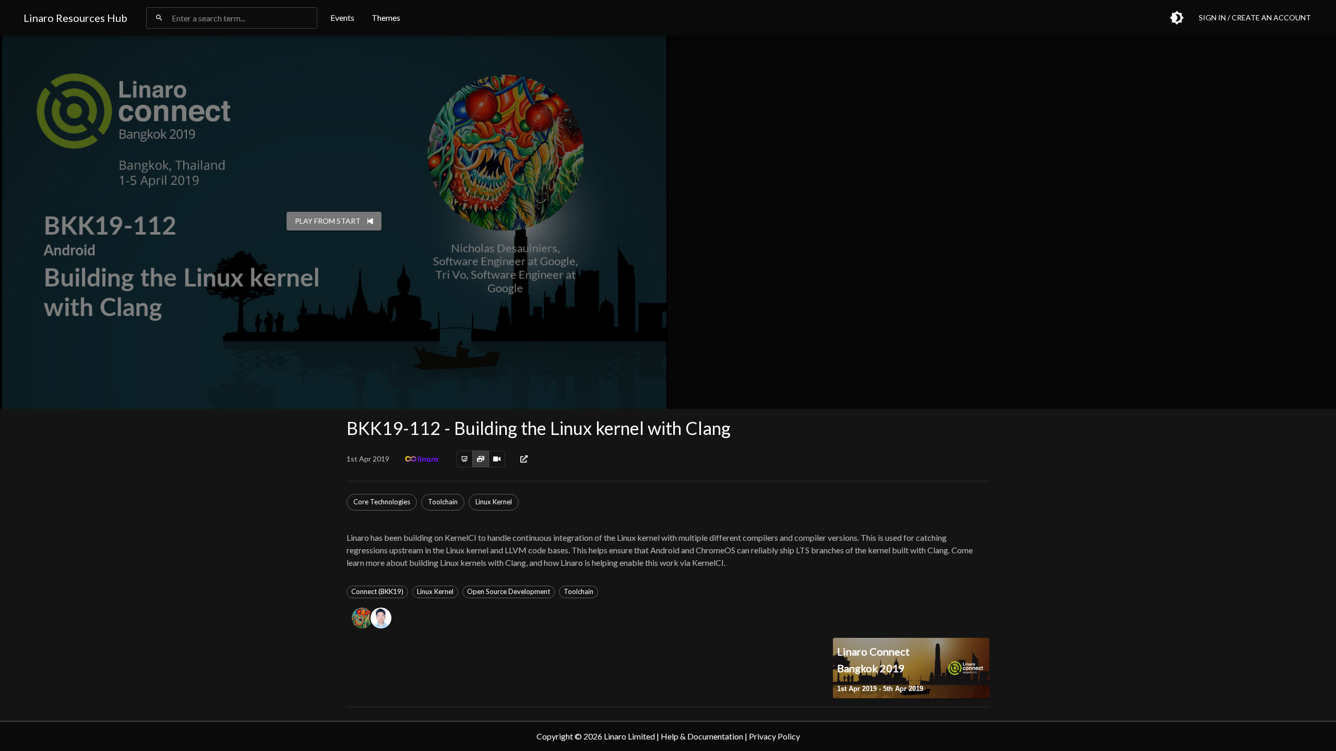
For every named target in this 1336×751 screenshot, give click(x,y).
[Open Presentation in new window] (524, 459)
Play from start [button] (328, 220)
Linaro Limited (629, 736)
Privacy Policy (774, 736)
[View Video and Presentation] (480, 459)
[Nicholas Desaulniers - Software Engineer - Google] (364, 618)
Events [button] (342, 17)
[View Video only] (496, 459)
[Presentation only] (464, 459)
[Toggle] (1176, 17)
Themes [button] (386, 17)
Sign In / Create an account (1255, 17)
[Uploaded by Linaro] (423, 459)
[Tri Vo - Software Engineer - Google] (383, 618)
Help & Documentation (702, 736)
